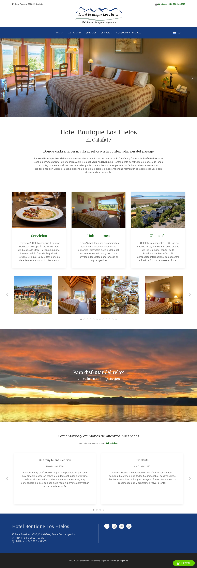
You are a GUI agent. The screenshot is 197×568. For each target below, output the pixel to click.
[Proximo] (192, 77)
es (179, 32)
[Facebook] (106, 526)
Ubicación (106, 32)
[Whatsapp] (129, 526)
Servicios (91, 32)
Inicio (59, 32)
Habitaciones (74, 32)
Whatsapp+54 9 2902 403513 (171, 4)
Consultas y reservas (128, 32)
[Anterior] (4, 77)
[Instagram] (114, 526)
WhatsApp (186, 563)
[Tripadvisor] (121, 526)
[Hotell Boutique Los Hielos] (30, 295)
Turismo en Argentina (118, 561)
